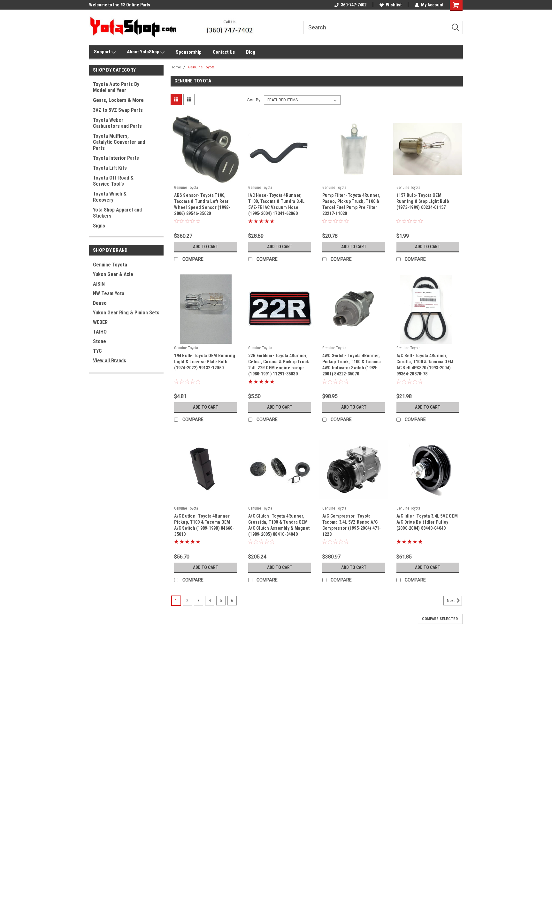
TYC (97, 351)
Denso (100, 303)
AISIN (99, 284)
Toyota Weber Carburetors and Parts (117, 123)
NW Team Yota (108, 293)
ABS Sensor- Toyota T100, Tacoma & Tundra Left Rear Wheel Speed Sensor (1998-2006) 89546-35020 (202, 204)
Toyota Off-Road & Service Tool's (113, 181)
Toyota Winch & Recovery (109, 197)
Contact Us (224, 52)
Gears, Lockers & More (118, 100)
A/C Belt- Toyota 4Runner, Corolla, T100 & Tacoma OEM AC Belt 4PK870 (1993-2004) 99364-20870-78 (425, 364)
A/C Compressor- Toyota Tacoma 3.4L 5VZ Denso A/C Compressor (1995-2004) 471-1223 (351, 525)
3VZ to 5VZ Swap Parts (118, 110)
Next (451, 600)
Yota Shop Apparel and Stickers (117, 213)
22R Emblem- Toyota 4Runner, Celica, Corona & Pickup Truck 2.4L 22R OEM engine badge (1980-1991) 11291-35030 (278, 364)
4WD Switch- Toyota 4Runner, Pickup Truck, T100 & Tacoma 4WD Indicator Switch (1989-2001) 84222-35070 (351, 364)
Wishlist (394, 4)
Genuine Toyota (110, 265)
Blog (250, 52)
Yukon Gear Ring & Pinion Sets (126, 313)
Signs (99, 226)
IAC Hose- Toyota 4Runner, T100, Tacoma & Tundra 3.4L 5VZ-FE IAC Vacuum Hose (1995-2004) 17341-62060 (276, 204)
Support (102, 52)
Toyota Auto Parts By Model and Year (116, 87)
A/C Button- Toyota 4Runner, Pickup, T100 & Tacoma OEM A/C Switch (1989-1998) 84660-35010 (204, 525)
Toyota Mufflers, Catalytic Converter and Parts (119, 142)
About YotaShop (143, 52)
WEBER (100, 322)
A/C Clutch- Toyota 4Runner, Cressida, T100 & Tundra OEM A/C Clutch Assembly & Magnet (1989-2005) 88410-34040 (279, 525)
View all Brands (109, 361)
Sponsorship (189, 52)
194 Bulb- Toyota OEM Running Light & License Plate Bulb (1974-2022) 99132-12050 (204, 361)
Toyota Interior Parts (116, 158)
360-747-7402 (353, 4)
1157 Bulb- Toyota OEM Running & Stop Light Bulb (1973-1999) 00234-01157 (422, 201)
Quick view (205, 178)
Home (176, 67)
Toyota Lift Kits (110, 168)
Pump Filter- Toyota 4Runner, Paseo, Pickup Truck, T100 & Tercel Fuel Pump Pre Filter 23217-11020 (351, 204)
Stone (99, 341)
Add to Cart (205, 246)
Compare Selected (440, 619)
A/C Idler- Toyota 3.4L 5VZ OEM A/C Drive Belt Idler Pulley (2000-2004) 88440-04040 (427, 522)
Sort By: (254, 99)
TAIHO (100, 332)
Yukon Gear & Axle (113, 274)
